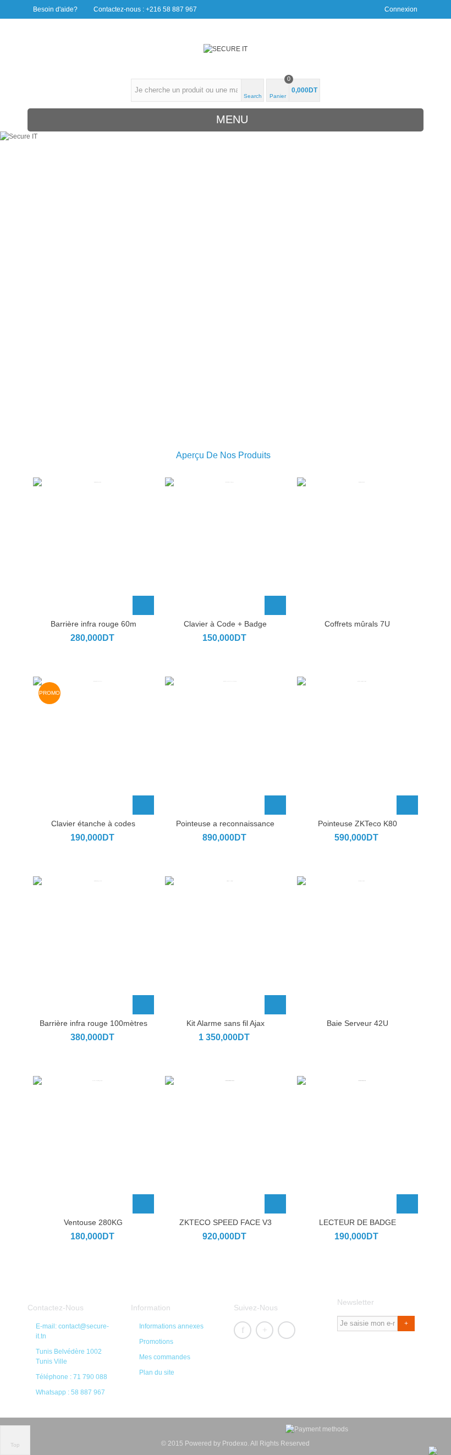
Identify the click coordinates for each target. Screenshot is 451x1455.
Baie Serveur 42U (357, 1023)
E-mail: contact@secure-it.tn (72, 1331)
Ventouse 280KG (93, 1222)
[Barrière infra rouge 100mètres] (93, 945)
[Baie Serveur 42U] (357, 945)
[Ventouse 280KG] (93, 1145)
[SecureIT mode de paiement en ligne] (225, 338)
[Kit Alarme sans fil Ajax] (225, 945)
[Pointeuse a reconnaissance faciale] (225, 746)
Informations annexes (171, 1326)
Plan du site (156, 1372)
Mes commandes (164, 1357)
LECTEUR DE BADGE (357, 1222)
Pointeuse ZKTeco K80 (357, 823)
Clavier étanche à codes (93, 823)
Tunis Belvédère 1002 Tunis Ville (69, 1356)
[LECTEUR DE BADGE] (357, 1145)
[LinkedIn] (286, 1330)
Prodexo (235, 1443)
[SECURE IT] (225, 48)
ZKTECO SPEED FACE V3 (225, 1222)
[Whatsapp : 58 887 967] (432, 1450)
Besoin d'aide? (55, 9)
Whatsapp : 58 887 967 (70, 1392)
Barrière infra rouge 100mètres (93, 1023)
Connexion (400, 9)
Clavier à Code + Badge (225, 623)
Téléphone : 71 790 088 (71, 1377)
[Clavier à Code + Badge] (225, 546)
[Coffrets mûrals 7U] (357, 546)
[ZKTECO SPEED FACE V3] (225, 1145)
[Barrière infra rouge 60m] (93, 546)
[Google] (264, 1330)
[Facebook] (242, 1330)
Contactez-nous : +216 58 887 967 (145, 9)
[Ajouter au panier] (143, 605)
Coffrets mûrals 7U (357, 623)
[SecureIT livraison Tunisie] (361, 338)
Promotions (156, 1342)
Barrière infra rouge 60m (93, 623)
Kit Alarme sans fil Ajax (225, 1023)
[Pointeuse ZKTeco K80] (357, 746)
